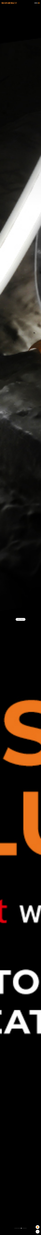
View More (21, 619)
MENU (36, 3)
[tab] (15, 1228)
